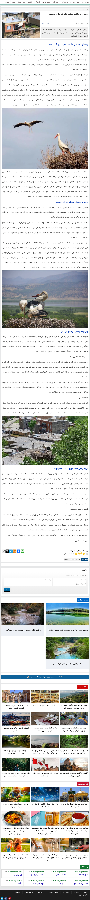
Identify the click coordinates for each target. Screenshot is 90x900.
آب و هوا (17, 892)
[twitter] (2, 898)
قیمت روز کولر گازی (81, 883)
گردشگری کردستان (69, 559)
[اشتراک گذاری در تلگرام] (11, 551)
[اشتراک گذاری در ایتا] (14, 551)
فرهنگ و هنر (61, 874)
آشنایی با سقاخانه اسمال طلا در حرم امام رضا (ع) (74, 805)
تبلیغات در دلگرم (53, 892)
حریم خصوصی (29, 892)
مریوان (78, 559)
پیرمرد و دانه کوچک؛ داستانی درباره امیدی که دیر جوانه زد (15, 805)
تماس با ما (66, 892)
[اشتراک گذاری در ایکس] (7, 551)
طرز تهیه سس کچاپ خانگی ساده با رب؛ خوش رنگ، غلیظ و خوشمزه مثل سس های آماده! (74, 831)
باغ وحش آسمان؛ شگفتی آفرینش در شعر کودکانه (45, 805)
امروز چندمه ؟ (82, 874)
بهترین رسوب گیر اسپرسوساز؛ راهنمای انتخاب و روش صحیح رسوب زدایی (74, 856)
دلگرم (20, 883)
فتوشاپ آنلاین (83, 895)
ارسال (6, 589)
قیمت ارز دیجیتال (37, 874)
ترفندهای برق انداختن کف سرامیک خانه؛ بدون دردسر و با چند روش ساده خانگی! (45, 857)
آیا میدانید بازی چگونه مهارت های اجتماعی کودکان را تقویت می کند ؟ (15, 856)
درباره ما (76, 892)
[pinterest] (9, 898)
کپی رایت (40, 892)
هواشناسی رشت (38, 883)
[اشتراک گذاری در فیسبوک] (18, 551)
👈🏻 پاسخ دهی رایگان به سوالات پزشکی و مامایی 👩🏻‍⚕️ (45, 677)
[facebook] (5, 898)
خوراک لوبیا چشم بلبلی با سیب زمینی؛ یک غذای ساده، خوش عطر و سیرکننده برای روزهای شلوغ (15, 831)
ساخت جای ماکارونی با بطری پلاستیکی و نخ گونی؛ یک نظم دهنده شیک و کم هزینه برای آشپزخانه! (45, 831)
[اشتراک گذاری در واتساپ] (22, 551)
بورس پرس (18, 874)
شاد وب (63, 883)
